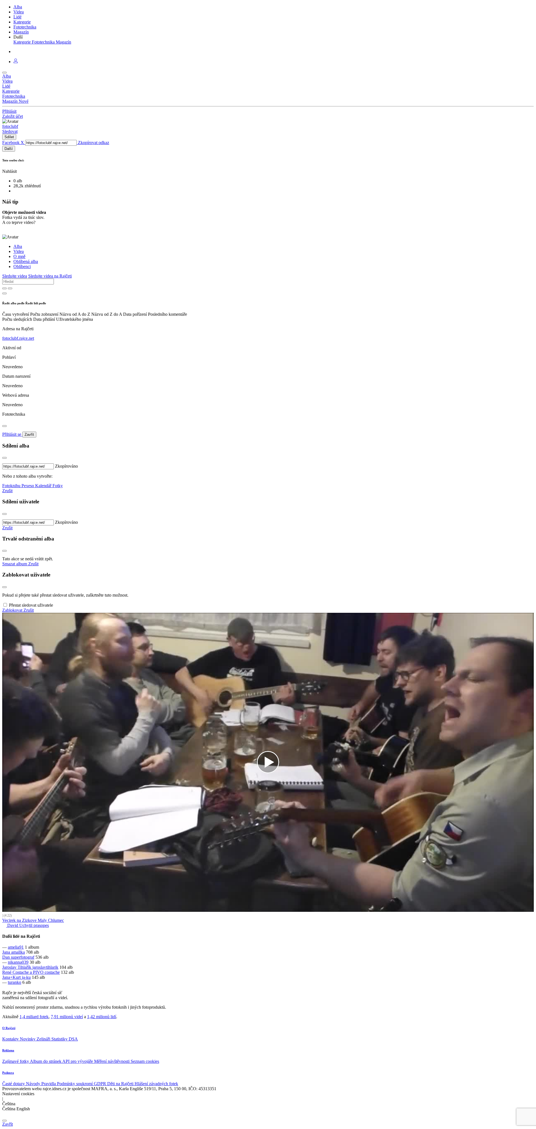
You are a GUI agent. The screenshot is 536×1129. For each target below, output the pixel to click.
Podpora (8, 1072)
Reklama (8, 1050)
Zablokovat (12, 610)
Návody (33, 1083)
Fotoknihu (11, 485)
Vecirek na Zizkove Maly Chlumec (33, 920)
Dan (6, 957)
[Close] (4, 426)
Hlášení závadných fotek (156, 1083)
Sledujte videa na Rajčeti (50, 276)
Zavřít (29, 434)
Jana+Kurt (12, 977)
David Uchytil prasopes (27, 925)
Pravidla (49, 1083)
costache (52, 972)
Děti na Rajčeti (121, 1083)
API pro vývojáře (78, 1061)
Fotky (57, 485)
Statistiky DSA (64, 1039)
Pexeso (28, 485)
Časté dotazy (14, 1083)
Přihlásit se (12, 434)
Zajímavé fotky (16, 1061)
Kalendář (43, 485)
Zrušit (7, 490)
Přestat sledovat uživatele (31, 605)
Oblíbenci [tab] (22, 266)
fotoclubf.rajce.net (18, 338)
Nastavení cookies (18, 1093)
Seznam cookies (145, 1061)
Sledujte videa (14, 276)
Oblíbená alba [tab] (25, 261)
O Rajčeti (8, 1028)
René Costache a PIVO (23, 972)
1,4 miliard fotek (34, 1016)
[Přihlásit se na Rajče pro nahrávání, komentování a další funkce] (15, 61)
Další (8, 149)
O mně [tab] (19, 256)
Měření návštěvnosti (112, 1061)
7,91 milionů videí (67, 1016)
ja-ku (26, 977)
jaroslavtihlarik (45, 967)
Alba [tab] (17, 246)
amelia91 (16, 947)
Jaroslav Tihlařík (17, 967)
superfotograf (22, 957)
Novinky (28, 1039)
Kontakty (11, 1039)
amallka (18, 952)
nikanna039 (18, 962)
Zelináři (44, 1039)
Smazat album (15, 563)
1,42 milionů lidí (101, 1016)
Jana (6, 952)
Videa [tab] (18, 251)
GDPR (100, 1083)
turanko (14, 982)
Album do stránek (46, 1061)
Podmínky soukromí (75, 1083)
